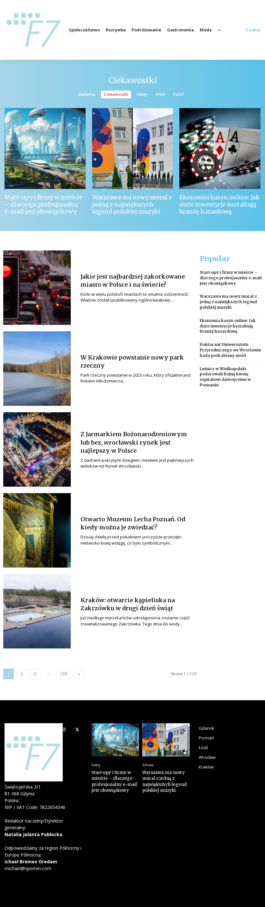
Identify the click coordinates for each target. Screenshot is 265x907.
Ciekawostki (116, 94)
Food (178, 94)
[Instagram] (64, 730)
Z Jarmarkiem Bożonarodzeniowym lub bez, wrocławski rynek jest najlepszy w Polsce (133, 442)
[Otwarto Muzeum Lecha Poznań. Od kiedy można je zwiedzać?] (37, 530)
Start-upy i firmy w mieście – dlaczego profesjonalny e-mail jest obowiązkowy (43, 204)
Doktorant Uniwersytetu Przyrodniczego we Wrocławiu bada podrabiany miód (230, 350)
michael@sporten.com (28, 868)
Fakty (142, 94)
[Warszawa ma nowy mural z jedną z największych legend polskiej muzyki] (132, 148)
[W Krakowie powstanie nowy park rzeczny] (37, 368)
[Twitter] (77, 730)
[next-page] (78, 674)
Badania (86, 94)
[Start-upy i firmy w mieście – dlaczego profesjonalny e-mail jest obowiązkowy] (45, 148)
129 (63, 674)
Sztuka (148, 765)
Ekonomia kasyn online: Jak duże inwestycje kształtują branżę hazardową (219, 204)
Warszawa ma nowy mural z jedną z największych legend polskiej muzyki (132, 204)
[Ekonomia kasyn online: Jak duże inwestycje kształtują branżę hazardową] (219, 148)
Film (160, 94)
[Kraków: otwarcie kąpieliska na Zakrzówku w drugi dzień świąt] (37, 611)
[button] (253, 30)
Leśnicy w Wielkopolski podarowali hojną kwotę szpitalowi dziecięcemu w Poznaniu (225, 376)
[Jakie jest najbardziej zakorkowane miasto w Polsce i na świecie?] (37, 287)
